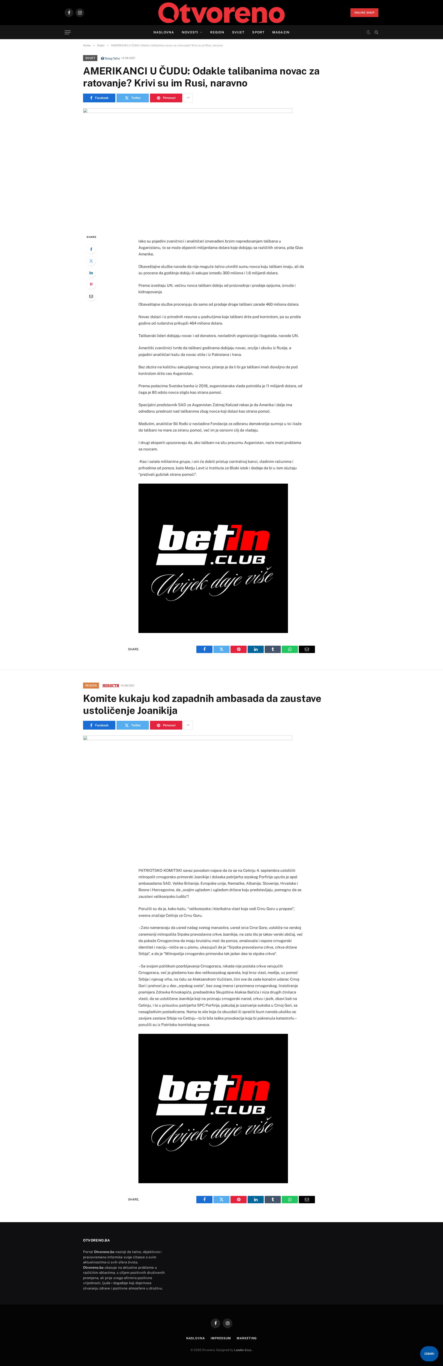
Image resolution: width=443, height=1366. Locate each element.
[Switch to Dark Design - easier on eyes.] (368, 32)
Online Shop (364, 12)
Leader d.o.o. (243, 1350)
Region (217, 32)
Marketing (247, 1338)
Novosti (190, 32)
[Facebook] (91, 249)
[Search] (376, 32)
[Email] (91, 296)
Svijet (238, 32)
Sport (258, 32)
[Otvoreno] (221, 12)
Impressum (221, 1338)
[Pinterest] (91, 284)
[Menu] (68, 32)
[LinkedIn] (91, 272)
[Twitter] (91, 261)
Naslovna (163, 32)
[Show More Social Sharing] (188, 98)
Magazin (281, 32)
